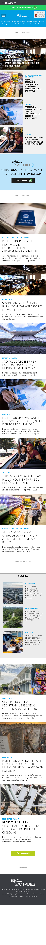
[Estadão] (10, 2)
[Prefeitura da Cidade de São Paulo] (40, 15)
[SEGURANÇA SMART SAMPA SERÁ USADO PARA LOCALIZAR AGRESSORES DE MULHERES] (23, 54)
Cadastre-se (21, 180)
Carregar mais (23, 853)
